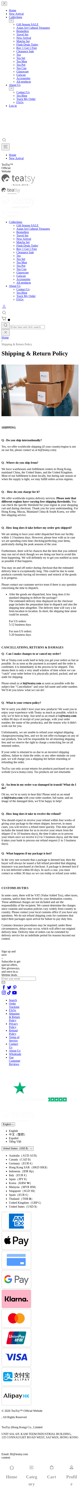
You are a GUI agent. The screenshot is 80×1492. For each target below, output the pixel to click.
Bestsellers (22, 31)
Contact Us (23, 92)
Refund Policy (13, 1032)
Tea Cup (21, 68)
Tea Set (20, 58)
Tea (18, 54)
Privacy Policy (13, 1025)
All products (23, 81)
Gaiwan (21, 74)
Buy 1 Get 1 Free (26, 48)
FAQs (19, 102)
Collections (15, 17)
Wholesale (15, 1054)
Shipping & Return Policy (14, 1017)
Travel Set (22, 34)
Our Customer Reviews (14, 1061)
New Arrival (16, 13)
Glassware (22, 71)
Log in (13, 105)
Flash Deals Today (27, 44)
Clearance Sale (25, 51)
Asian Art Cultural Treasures (33, 27)
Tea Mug (21, 61)
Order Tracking (14, 1005)
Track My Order (26, 99)
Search (13, 1000)
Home (12, 10)
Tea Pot (20, 64)
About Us (14, 85)
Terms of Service (14, 1039)
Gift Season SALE (27, 24)
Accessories (23, 78)
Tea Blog (21, 95)
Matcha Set (23, 41)
